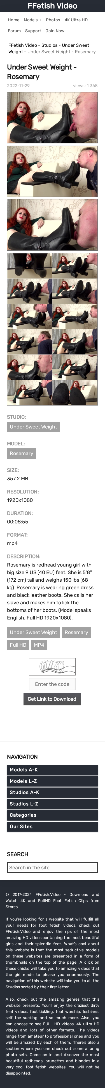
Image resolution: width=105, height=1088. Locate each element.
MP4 (39, 645)
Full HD (18, 645)
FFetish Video (52, 5)
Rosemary (21, 453)
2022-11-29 (18, 85)
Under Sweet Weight (33, 427)
